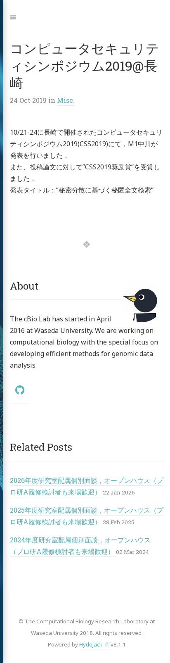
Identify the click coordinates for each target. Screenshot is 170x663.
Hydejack (90, 644)
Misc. (66, 100)
